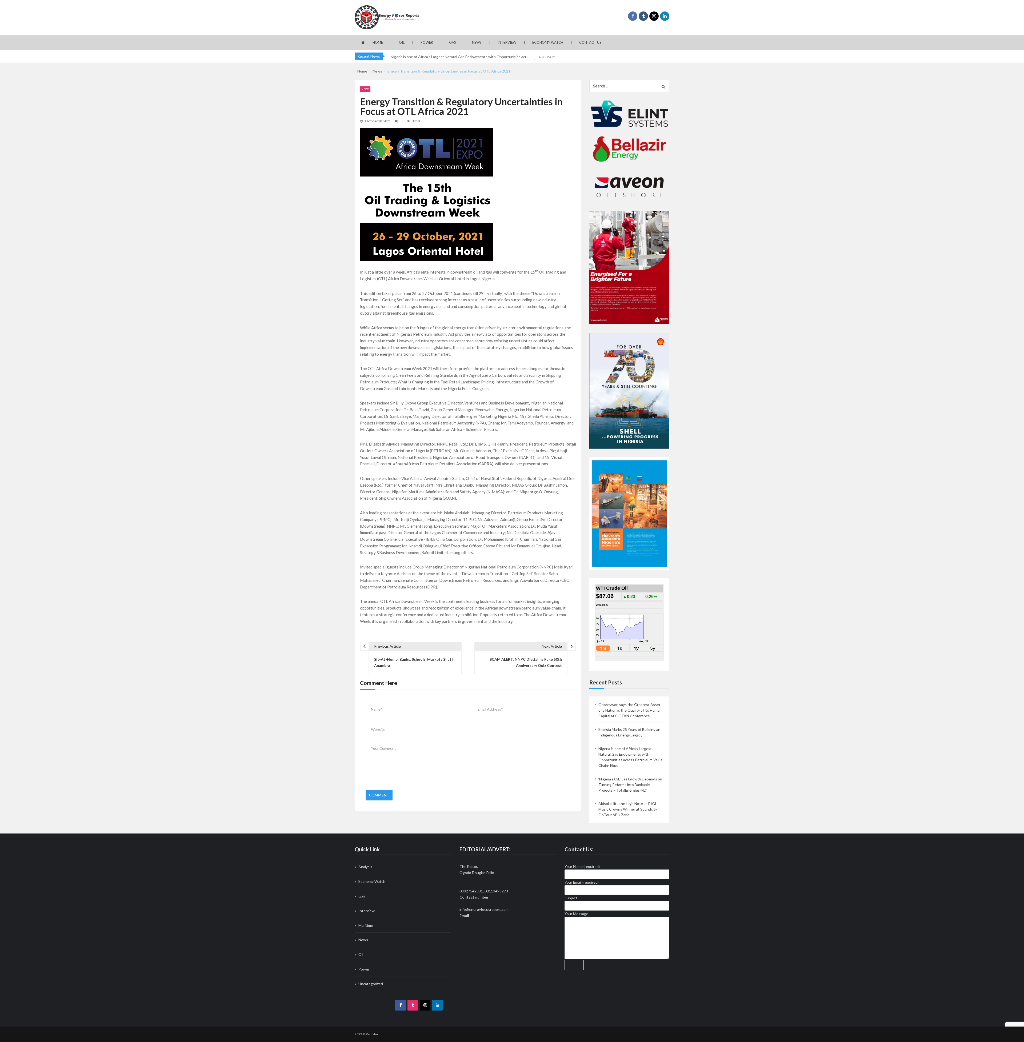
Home (378, 42)
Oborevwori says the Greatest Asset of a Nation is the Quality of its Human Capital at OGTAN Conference (630, 710)
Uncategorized (370, 983)
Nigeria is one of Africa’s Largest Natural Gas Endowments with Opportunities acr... (460, 56)
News (477, 42)
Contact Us (590, 42)
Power (427, 42)
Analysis (365, 866)
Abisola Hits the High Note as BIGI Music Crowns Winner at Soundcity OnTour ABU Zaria (627, 809)
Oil (402, 42)
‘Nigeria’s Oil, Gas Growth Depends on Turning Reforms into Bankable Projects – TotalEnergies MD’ (630, 784)
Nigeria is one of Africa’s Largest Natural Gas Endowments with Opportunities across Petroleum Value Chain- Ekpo (630, 757)
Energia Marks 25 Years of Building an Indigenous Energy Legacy (629, 732)
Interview (507, 42)
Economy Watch (547, 42)
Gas (452, 42)
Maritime (365, 925)
